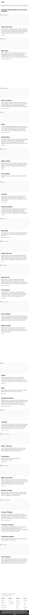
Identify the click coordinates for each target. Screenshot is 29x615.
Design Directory (4, 5)
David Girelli (5, 277)
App (24, 603)
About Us (3, 600)
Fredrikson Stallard (7, 536)
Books (17, 605)
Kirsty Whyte (5, 174)
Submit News (3, 605)
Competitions (11, 602)
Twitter (25, 605)
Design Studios (19, 5)
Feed (25, 602)
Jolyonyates (5, 456)
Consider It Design (7, 525)
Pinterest (25, 609)
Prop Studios (5, 290)
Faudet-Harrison (6, 253)
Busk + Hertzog (6, 446)
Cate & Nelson (6, 314)
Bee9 (2, 388)
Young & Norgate (6, 512)
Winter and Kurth (7, 477)
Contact (2, 603)
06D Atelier (4, 51)
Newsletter (26, 600)
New (17, 607)
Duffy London (5, 161)
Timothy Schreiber (7, 398)
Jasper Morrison (6, 27)
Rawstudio (4, 230)
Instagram (25, 607)
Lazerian (4, 194)
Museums (18, 603)
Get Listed (18, 609)
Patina (3, 375)
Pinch (3, 124)
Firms (17, 600)
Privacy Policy (3, 607)
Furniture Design (12, 5)
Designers (18, 602)
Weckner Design (6, 490)
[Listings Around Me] (23, 2)
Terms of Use (3, 609)
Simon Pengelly (6, 100)
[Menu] (27, 2)
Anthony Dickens (7, 207)
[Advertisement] (14, 74)
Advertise (3, 602)
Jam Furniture (6, 557)
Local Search (11, 603)
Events (10, 600)
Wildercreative (6, 325)
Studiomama (5, 137)
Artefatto (4, 422)
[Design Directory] (2, 2)
